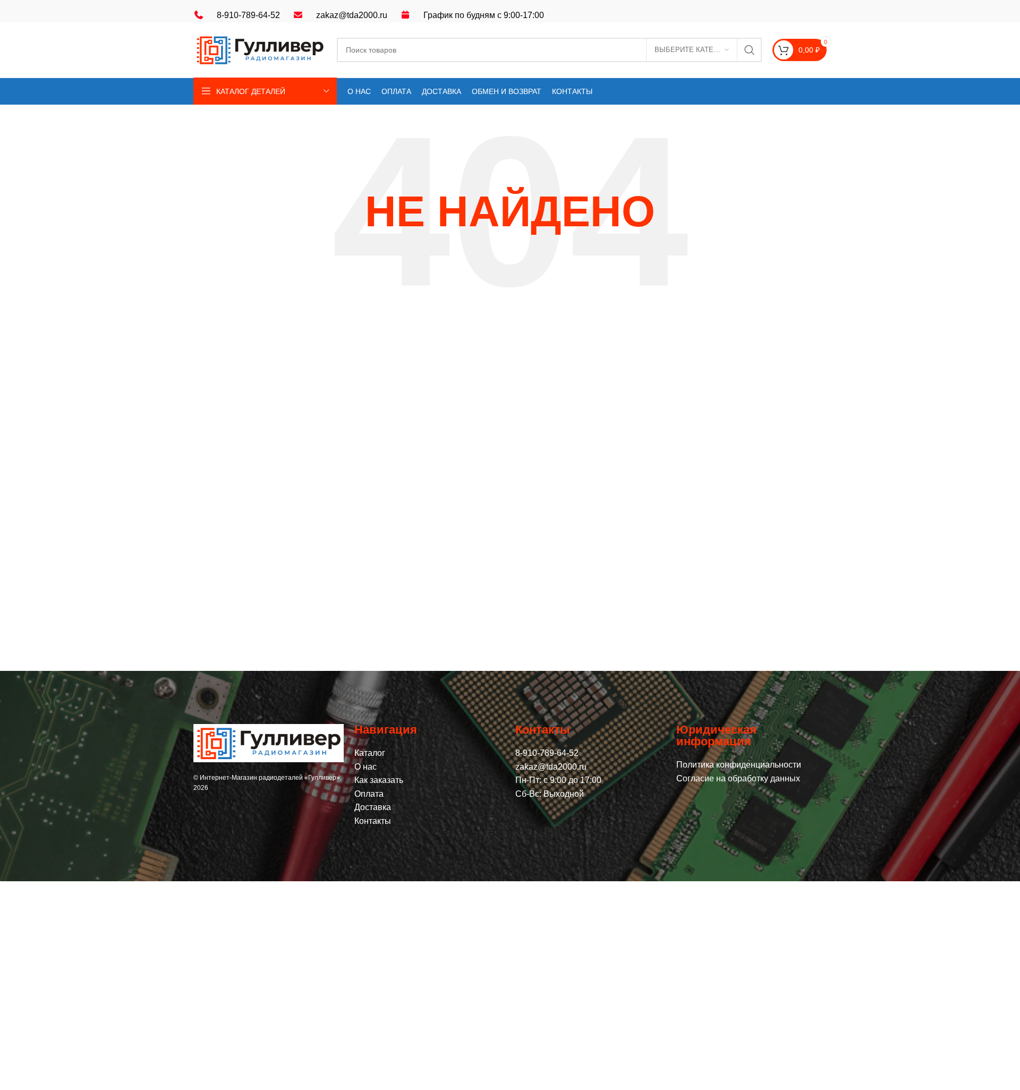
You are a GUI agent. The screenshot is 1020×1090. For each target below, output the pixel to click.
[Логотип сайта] (259, 49)
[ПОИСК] (749, 50)
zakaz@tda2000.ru (351, 15)
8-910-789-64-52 (248, 15)
